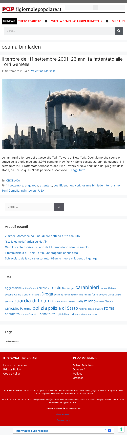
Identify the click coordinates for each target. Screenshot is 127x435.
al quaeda (31, 185)
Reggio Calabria (95, 309)
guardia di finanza (34, 301)
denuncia (36, 295)
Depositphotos (63, 420)
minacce (100, 302)
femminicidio (77, 294)
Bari (64, 288)
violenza (76, 314)
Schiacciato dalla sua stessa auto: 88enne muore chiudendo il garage (51, 258)
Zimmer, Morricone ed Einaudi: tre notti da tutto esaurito (42, 236)
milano (90, 301)
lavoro (72, 302)
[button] (95, 7)
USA (41, 190)
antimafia (27, 288)
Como (17, 294)
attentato (46, 185)
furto (95, 294)
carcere (103, 288)
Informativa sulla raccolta (32, 430)
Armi (35, 288)
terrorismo (113, 185)
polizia (39, 308)
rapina (83, 308)
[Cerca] (119, 31)
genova (103, 294)
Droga (47, 293)
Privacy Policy (12, 341)
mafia (79, 301)
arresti (43, 288)
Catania (112, 288)
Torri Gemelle (10, 190)
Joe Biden (60, 185)
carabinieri (87, 287)
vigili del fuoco (63, 314)
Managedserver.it (63, 414)
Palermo (26, 308)
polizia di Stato (63, 308)
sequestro (12, 314)
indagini (59, 301)
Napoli (109, 301)
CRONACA (13, 180)
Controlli (26, 294)
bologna (71, 288)
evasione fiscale (62, 294)
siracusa (24, 314)
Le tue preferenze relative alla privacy (78, 430)
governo (9, 301)
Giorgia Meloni (114, 295)
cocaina (9, 294)
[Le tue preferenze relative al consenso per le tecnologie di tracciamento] (121, 429)
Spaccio (32, 314)
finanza (87, 294)
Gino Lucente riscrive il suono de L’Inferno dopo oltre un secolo (46, 247)
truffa (51, 314)
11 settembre (14, 185)
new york (75, 185)
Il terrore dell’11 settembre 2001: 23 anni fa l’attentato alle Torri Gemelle (62, 61)
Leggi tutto (78, 170)
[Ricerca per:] (29, 207)
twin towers (29, 190)
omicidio (12, 308)
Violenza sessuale (89, 314)
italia (66, 302)
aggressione (13, 288)
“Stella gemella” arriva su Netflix (70, 21)
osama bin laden (93, 185)
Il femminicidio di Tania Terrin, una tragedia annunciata (41, 252)
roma (109, 308)
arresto (54, 287)
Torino (42, 314)
